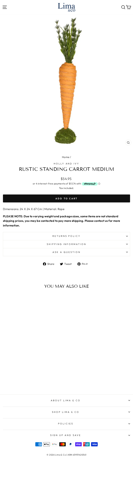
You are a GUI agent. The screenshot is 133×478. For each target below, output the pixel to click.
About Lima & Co (66, 400)
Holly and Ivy (66, 163)
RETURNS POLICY (66, 236)
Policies (65, 423)
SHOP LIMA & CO (65, 412)
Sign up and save (65, 435)
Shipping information (66, 244)
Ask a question (66, 252)
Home (65, 157)
